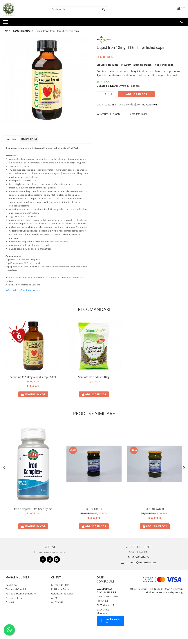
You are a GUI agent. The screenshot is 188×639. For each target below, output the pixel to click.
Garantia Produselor (62, 593)
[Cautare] (103, 9)
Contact (10, 602)
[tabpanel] (47, 80)
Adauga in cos (136, 94)
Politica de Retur (60, 589)
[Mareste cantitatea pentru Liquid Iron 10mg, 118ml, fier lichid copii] (111, 94)
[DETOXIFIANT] (94, 464)
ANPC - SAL (57, 602)
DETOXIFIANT (94, 509)
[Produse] (6, 23)
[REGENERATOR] (154, 464)
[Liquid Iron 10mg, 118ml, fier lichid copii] (47, 80)
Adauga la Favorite (110, 114)
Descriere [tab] (11, 139)
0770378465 (140, 557)
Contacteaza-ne (113, 621)
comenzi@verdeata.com (140, 562)
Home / (7, 31)
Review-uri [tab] (29, 138)
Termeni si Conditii (16, 589)
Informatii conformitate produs (23, 290)
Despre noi (11, 585)
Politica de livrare (15, 598)
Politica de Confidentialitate (21, 593)
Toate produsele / (24, 31)
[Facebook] (43, 559)
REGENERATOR (155, 509)
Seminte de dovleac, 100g (94, 377)
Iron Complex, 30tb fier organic (33, 509)
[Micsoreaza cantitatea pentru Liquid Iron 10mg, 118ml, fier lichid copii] (99, 94)
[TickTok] (50, 559)
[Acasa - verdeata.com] (21, 9)
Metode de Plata (60, 585)
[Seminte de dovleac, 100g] (94, 345)
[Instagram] (57, 559)
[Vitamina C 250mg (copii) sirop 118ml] (33, 345)
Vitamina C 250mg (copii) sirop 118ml (33, 377)
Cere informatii (138, 114)
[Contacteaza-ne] (181, 22)
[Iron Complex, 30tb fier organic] (33, 464)
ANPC (54, 598)
